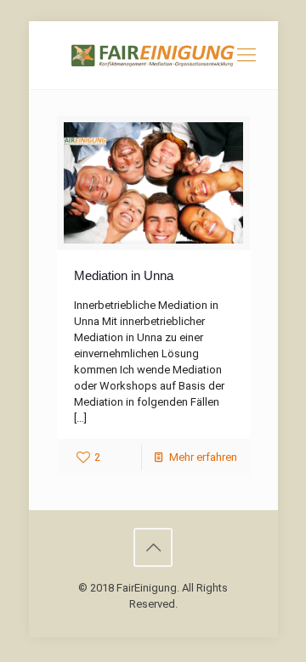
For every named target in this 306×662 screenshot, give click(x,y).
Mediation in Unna (123, 275)
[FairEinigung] (153, 55)
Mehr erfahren (203, 457)
